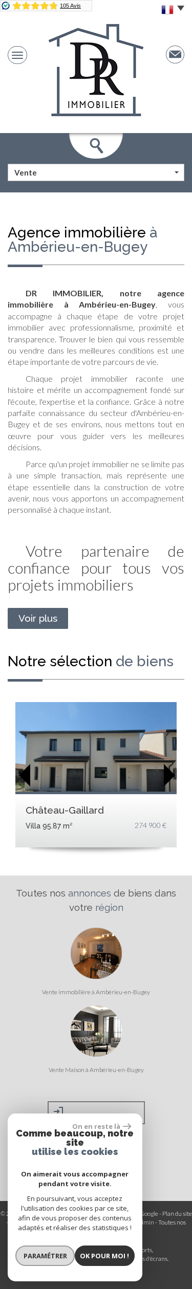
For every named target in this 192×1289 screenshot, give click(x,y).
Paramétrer (45, 1255)
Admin (145, 1222)
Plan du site (177, 1213)
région (109, 907)
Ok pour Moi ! (104, 1255)
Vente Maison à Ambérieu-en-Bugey (96, 1070)
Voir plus (37, 618)
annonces (89, 893)
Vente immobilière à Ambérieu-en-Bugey (96, 992)
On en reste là (96, 1126)
